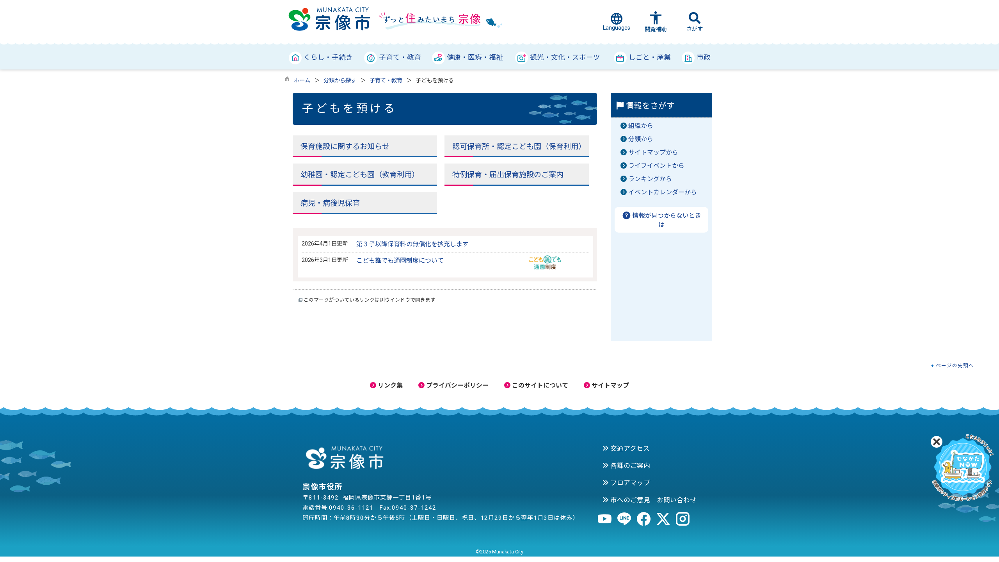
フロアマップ (629, 483)
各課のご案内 (629, 466)
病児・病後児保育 (330, 203)
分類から (640, 139)
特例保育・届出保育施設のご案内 (507, 174)
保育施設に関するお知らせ (344, 146)
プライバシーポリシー (457, 385)
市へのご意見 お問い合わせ (653, 500)
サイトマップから (653, 152)
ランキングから (650, 179)
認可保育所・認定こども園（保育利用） (519, 146)
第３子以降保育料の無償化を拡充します (412, 244)
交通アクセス (629, 448)
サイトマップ (609, 385)
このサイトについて (539, 385)
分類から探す (340, 80)
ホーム (302, 80)
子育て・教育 (386, 80)
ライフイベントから (656, 165)
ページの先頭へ (955, 365)
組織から (640, 126)
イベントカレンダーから (662, 192)
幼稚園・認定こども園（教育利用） (359, 174)
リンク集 (389, 385)
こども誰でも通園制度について (400, 260)
